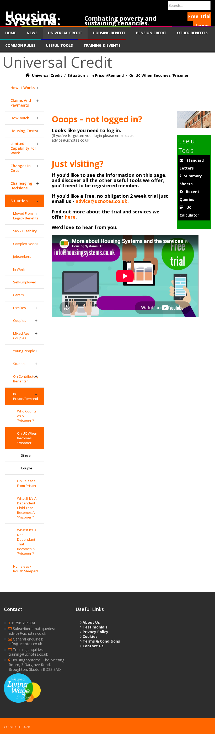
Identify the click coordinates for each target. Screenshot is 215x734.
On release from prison (26, 483)
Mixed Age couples (21, 335)
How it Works (22, 87)
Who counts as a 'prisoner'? (26, 416)
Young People (24, 350)
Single (26, 455)
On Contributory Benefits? (26, 378)
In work (19, 269)
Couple (26, 468)
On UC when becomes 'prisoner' (27, 438)
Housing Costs (23, 130)
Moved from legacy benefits (25, 215)
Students (20, 363)
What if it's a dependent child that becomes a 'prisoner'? (26, 508)
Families (19, 307)
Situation (19, 200)
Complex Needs (25, 243)
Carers (18, 295)
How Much (19, 117)
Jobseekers (22, 256)
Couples (19, 320)
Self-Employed (24, 282)
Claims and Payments (20, 103)
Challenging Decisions (21, 185)
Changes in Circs (20, 168)
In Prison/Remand (25, 396)
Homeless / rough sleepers (26, 568)
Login (202, 25)
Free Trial (199, 16)
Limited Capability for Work (23, 148)
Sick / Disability (25, 231)
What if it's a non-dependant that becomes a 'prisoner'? (26, 542)
